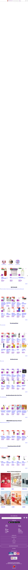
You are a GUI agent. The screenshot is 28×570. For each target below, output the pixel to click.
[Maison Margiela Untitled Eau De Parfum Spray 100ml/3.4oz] (22, 276)
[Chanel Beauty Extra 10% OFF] (14, 451)
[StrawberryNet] (10, 1)
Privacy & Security (10, 562)
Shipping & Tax (14, 535)
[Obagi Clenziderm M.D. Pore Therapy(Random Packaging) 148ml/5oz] (3, 312)
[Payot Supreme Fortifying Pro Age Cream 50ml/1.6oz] (14, 276)
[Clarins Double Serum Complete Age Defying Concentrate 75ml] (5, 276)
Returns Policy (14, 537)
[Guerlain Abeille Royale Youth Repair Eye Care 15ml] (19, 384)
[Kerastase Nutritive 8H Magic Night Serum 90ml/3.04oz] (14, 435)
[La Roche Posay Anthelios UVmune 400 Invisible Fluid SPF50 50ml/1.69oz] (24, 312)
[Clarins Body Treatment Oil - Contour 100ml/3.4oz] (14, 348)
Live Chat (14, 542)
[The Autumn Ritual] (14, 328)
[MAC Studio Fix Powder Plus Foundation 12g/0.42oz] (3, 384)
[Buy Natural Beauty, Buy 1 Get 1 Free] (14, 400)
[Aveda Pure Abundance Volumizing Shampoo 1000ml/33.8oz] (14, 384)
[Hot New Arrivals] (14, 364)
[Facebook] (26, 563)
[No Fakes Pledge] (18, 554)
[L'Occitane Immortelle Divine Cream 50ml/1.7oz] (24, 348)
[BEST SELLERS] (14, 292)
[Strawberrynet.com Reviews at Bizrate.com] (11, 554)
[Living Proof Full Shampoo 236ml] (24, 384)
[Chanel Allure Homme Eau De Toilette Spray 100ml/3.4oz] (8, 312)
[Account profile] (25, 0)
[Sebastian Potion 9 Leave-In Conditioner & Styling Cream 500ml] (8, 384)
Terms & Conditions (16, 562)
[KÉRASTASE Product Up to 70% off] (14, 426)
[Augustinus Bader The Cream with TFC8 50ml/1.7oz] (3, 348)
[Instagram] (26, 565)
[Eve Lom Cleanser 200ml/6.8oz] (19, 348)
